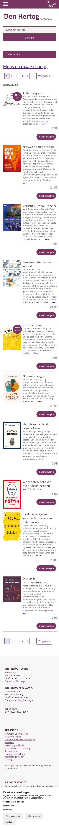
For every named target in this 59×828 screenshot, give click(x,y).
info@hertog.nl (19, 681)
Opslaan (9, 822)
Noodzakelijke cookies (13, 802)
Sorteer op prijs (10, 84)
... (33, 76)
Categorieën (14, 54)
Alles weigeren (34, 816)
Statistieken (8, 805)
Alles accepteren (13, 816)
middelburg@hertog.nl (22, 700)
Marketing (8, 809)
